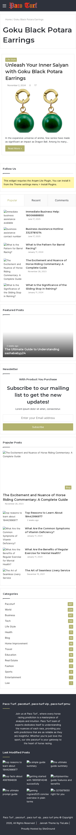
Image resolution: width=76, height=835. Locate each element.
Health (8, 632)
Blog (7, 637)
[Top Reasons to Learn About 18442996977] (12, 517)
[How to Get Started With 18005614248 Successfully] (38, 781)
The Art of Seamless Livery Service (47, 570)
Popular (12, 200)
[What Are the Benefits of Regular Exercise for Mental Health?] (12, 557)
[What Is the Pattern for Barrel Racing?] (13, 249)
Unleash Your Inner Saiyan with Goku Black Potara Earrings (36, 71)
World (8, 609)
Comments (62, 200)
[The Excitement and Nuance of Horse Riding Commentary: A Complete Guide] (13, 270)
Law (7, 683)
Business (10, 615)
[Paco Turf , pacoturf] (23, 5)
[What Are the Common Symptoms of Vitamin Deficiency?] (12, 536)
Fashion (9, 666)
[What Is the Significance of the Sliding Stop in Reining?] (13, 290)
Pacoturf (10, 604)
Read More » (15, 148)
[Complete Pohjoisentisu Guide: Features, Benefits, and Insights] (62, 781)
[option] (38, 337)
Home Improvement (16, 643)
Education (10, 654)
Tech (8, 620)
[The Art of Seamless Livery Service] (12, 575)
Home (8, 19)
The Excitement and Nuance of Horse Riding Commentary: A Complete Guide (46, 264)
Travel (8, 649)
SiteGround (48, 828)
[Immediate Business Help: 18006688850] (13, 217)
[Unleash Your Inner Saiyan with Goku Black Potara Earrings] (38, 111)
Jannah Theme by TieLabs (54, 823)
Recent (36, 200)
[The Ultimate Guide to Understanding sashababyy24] (62, 766)
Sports (8, 671)
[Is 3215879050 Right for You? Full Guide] (62, 795)
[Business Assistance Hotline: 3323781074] (13, 233)
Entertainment (13, 677)
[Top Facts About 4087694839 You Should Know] (14, 781)
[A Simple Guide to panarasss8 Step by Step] (38, 766)
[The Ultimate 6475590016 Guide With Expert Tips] (14, 795)
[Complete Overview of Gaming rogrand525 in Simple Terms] (38, 796)
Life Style (11, 59)
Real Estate (11, 660)
